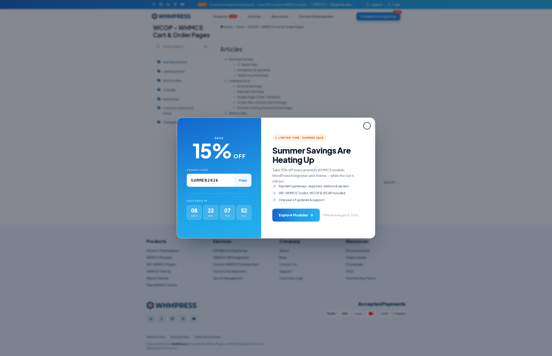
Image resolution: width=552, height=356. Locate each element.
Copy (243, 180)
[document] (276, 178)
